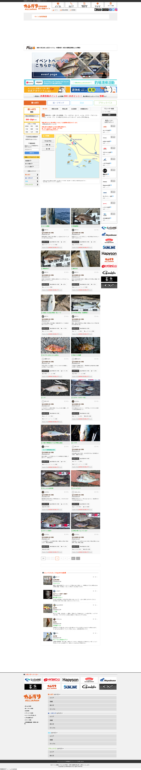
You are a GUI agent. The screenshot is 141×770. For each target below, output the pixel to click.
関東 (37, 126)
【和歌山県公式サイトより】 (49, 124)
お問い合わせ (81, 761)
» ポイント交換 (27, 720)
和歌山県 (64, 109)
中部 (27, 129)
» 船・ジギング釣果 (28, 708)
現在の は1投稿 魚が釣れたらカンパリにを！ (71, 96)
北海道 (26, 126)
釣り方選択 (28, 163)
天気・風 (48, 144)
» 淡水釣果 (26, 710)
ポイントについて (61, 761)
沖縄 (37, 132)
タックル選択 (28, 166)
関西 (32, 129)
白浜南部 (74, 109)
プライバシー (74, 761)
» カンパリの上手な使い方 (30, 715)
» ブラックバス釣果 (28, 713)
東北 (32, 126)
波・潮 (48, 149)
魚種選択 (27, 160)
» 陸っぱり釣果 (27, 706)
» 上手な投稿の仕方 (28, 717)
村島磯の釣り (84, 109)
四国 (27, 132)
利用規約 (68, 761)
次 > (73, 558)
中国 (37, 129)
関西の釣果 (55, 109)
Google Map (48, 141)
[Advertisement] (70, 32)
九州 (32, 132)
